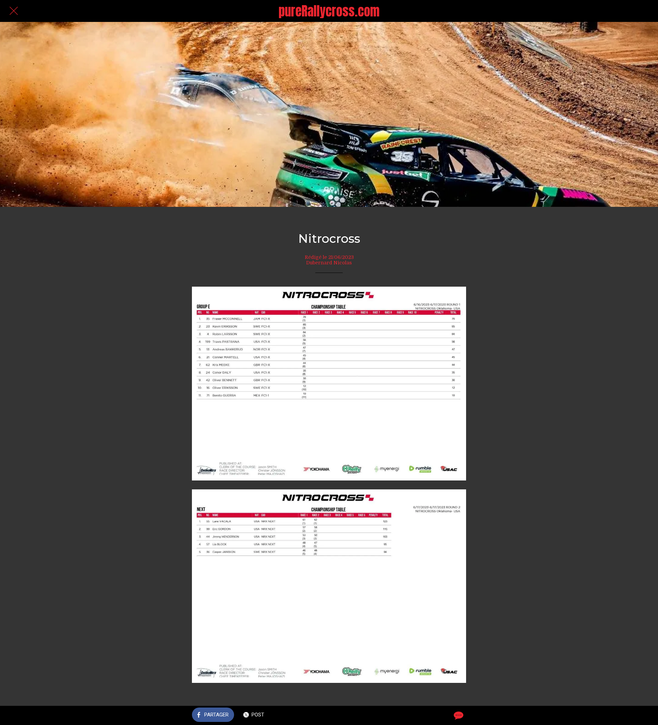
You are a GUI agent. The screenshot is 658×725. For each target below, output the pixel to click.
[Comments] (458, 715)
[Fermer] (14, 11)
